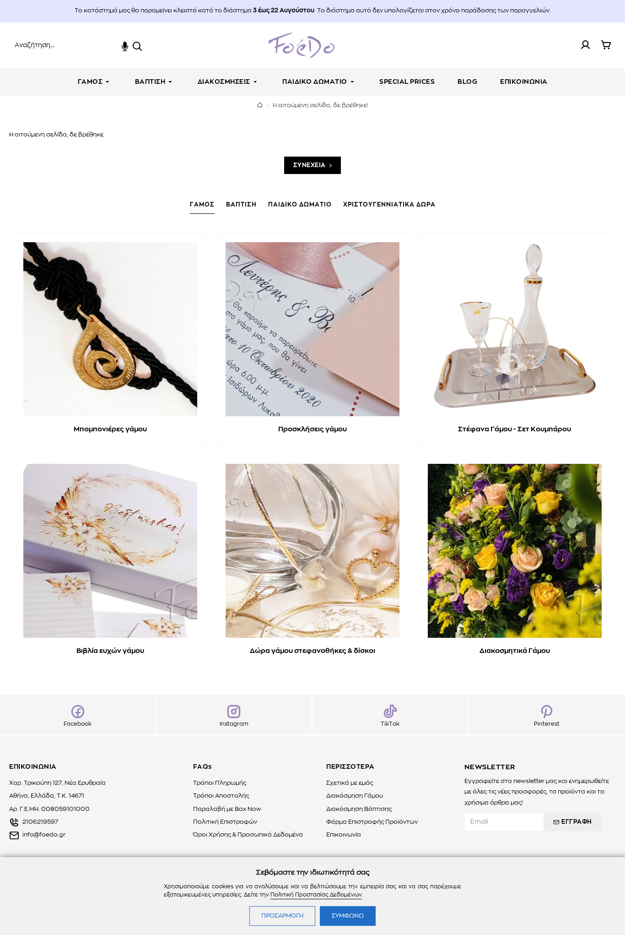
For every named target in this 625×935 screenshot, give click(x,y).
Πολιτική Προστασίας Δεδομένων (316, 894)
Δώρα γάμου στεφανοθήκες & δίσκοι (312, 650)
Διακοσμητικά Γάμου (515, 650)
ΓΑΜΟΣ (202, 205)
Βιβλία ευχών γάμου (110, 650)
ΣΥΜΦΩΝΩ (348, 916)
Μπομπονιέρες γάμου (110, 429)
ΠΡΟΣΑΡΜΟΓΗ (282, 916)
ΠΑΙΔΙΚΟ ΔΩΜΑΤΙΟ (300, 205)
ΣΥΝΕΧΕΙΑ (309, 166)
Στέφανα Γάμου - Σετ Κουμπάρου (514, 429)
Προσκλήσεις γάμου (312, 429)
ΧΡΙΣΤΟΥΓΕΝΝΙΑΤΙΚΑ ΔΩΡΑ (389, 205)
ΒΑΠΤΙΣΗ (241, 205)
